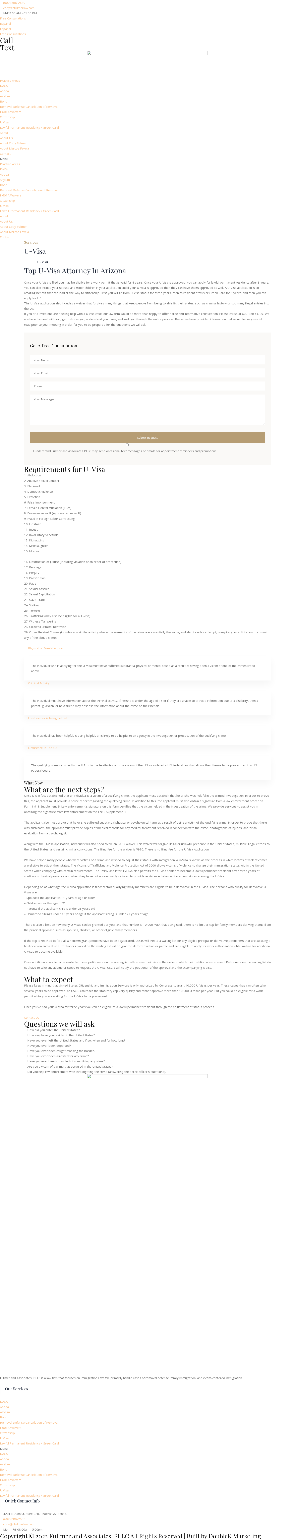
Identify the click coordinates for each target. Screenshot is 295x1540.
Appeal (4, 91)
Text (7, 47)
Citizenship (7, 117)
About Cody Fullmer (13, 143)
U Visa (4, 122)
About (4, 133)
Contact (5, 154)
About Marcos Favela (14, 148)
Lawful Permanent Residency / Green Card (29, 127)
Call (6, 40)
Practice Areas (10, 80)
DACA (4, 86)
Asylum (5, 96)
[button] (13, 18)
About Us (6, 138)
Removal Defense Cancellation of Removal (29, 107)
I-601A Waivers (10, 112)
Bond (3, 101)
